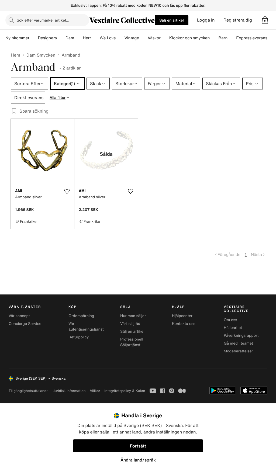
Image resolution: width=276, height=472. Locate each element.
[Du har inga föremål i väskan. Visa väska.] (265, 20)
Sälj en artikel (171, 20)
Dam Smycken (41, 55)
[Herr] (95, 38)
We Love (108, 38)
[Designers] (61, 38)
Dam (69, 38)
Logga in (206, 20)
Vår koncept (19, 316)
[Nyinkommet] (33, 38)
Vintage (132, 38)
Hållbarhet (233, 328)
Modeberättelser (238, 351)
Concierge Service (25, 324)
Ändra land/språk (138, 460)
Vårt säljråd (130, 324)
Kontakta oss (183, 324)
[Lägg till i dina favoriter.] (67, 191)
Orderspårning (81, 316)
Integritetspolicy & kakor (124, 390)
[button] (265, 20)
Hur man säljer (133, 316)
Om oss (230, 320)
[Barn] (232, 38)
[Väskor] (165, 38)
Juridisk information (69, 390)
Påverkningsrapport (241, 335)
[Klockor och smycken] (214, 38)
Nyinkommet (17, 38)
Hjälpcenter (182, 316)
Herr (87, 38)
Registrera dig (237, 20)
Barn (222, 38)
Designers (47, 38)
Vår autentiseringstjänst (86, 326)
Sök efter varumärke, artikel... (43, 20)
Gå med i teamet (238, 343)
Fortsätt (138, 446)
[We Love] (120, 38)
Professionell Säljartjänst (131, 342)
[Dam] (78, 38)
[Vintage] (143, 38)
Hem (15, 55)
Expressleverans (251, 38)
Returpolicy (78, 337)
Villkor (95, 390)
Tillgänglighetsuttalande (29, 390)
